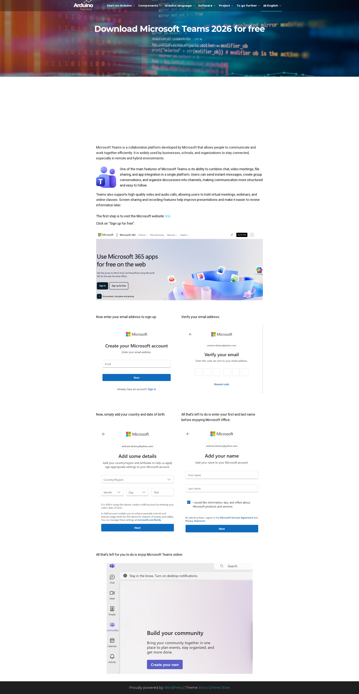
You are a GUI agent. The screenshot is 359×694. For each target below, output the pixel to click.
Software (205, 5)
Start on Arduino (119, 5)
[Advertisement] (179, 115)
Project (224, 5)
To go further (247, 5)
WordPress (173, 688)
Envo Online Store (214, 688)
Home (144, 46)
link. (168, 216)
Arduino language (178, 5)
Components (148, 5)
